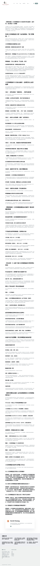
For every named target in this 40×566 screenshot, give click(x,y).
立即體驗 (36, 3)
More (28, 3)
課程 (17, 3)
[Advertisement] (20, 12)
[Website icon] (10, 526)
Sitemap (12, 555)
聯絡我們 (12, 554)
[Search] (33, 3)
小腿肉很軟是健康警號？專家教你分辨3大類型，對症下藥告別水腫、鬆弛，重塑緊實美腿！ (19, 543)
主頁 (14, 3)
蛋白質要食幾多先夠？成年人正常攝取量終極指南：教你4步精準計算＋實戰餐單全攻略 (7, 543)
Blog (20, 3)
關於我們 (24, 3)
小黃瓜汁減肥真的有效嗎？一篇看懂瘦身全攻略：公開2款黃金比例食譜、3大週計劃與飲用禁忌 (19, 539)
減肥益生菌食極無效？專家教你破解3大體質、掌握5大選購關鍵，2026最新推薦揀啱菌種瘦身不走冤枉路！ (32, 539)
